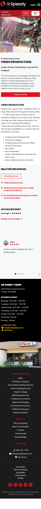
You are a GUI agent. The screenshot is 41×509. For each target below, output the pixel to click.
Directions (8, 330)
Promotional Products (20, 405)
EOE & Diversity (20, 475)
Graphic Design (20, 392)
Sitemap (20, 478)
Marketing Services (11, 58)
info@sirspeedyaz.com (13, 328)
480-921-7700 (6, 15)
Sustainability (20, 437)
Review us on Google (10, 219)
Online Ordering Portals (13, 183)
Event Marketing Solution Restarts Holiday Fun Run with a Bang (21, 196)
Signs (20, 378)
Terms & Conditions (20, 470)
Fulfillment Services (20, 409)
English (33, 5)
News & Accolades (20, 426)
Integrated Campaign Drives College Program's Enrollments (19, 189)
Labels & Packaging (20, 402)
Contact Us (20, 443)
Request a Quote (26, 13)
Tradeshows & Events (20, 399)
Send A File (35, 13)
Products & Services (20, 374)
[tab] (15, 274)
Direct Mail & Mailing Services (20, 385)
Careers (20, 430)
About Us (20, 419)
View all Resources (11, 176)
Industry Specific (20, 412)
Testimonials (20, 433)
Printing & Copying (20, 381)
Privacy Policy (20, 467)
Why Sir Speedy (20, 423)
